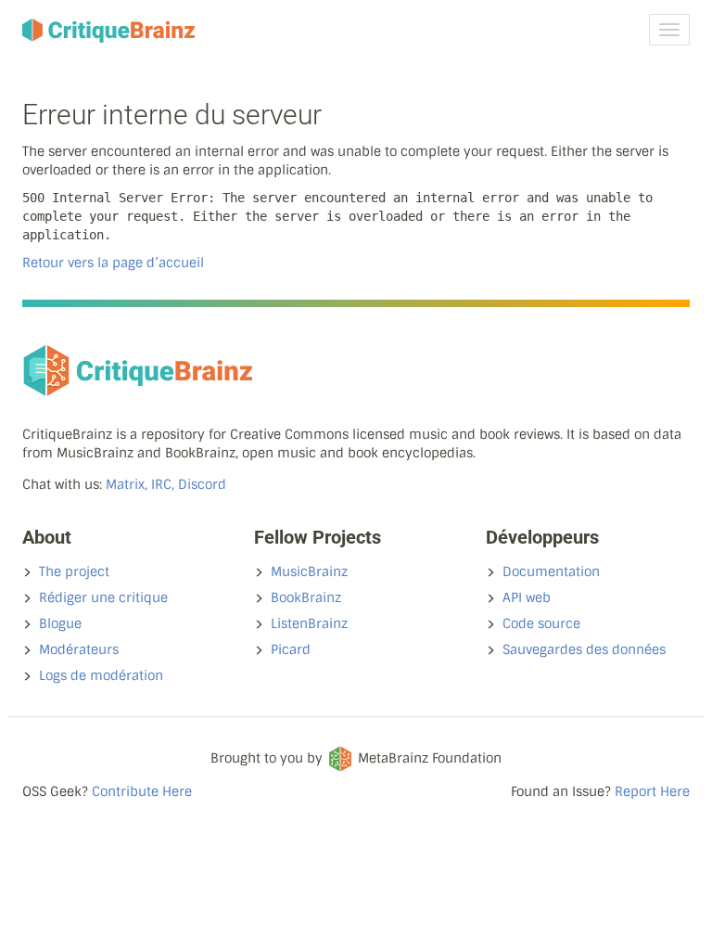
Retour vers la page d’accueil (113, 262)
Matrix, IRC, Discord (166, 484)
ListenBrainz (309, 623)
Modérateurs (79, 649)
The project (74, 571)
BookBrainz (306, 597)
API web (526, 597)
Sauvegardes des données (584, 649)
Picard (291, 649)
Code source (541, 623)
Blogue (60, 623)
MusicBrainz (309, 571)
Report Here (652, 791)
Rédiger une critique (103, 597)
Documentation (551, 571)
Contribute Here (142, 791)
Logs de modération (101, 675)
